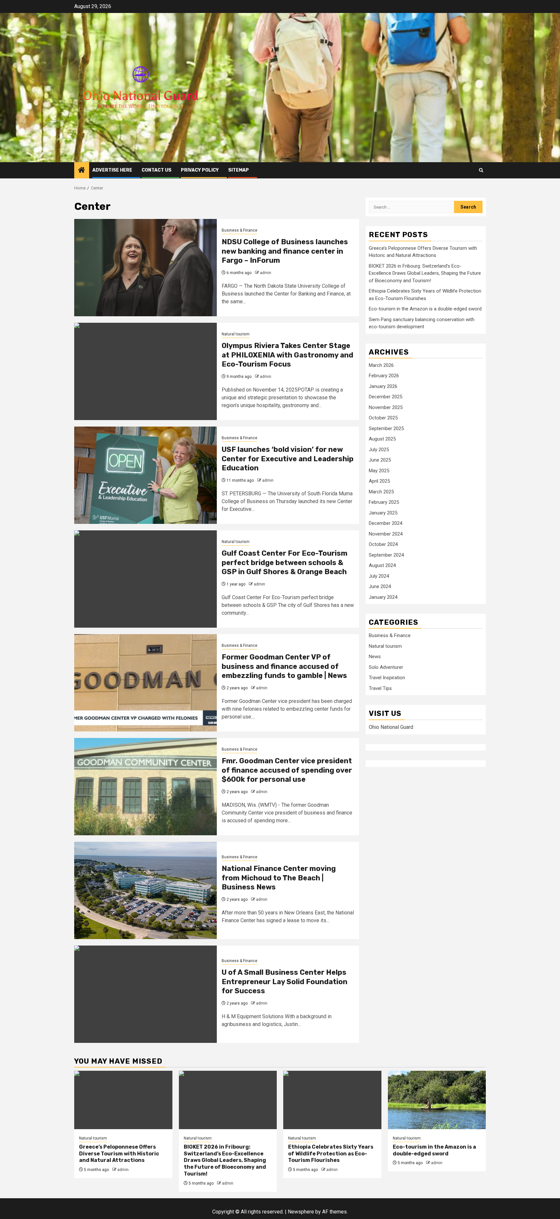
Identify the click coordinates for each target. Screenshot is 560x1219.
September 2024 (386, 555)
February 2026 (384, 376)
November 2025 (385, 407)
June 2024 (380, 586)
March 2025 (381, 492)
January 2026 (383, 386)
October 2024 (383, 544)
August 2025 (382, 439)
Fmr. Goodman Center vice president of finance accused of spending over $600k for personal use (287, 770)
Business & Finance (239, 230)
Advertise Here (112, 170)
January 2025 (383, 513)
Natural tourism (236, 334)
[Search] (481, 170)
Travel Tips (380, 688)
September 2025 (386, 428)
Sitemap (238, 170)
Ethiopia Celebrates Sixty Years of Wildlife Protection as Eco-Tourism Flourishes (330, 1154)
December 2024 (385, 523)
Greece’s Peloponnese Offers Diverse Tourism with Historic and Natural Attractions (119, 1154)
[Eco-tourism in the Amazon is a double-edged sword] (437, 1100)
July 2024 (379, 576)
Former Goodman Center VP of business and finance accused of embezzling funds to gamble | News (284, 666)
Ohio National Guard (391, 727)
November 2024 (385, 534)
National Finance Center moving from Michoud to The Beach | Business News (279, 877)
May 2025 (379, 471)
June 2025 (380, 460)
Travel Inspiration (387, 678)
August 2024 (382, 565)
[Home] (81, 170)
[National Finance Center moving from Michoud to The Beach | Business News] (145, 890)
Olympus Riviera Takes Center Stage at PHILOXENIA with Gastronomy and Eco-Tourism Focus (287, 354)
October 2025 (383, 418)
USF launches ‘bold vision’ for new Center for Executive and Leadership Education (288, 458)
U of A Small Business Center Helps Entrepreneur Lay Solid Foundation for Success (284, 981)
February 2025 (384, 502)
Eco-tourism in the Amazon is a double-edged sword (425, 309)
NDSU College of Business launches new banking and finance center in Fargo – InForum (285, 251)
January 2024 (383, 597)
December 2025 (385, 397)
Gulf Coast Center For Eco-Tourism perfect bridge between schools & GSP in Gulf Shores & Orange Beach (284, 562)
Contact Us (156, 170)
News (375, 657)
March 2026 (381, 365)
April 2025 (379, 481)
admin (265, 273)
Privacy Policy (200, 170)
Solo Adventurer (386, 667)
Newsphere (301, 1212)
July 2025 (379, 450)
